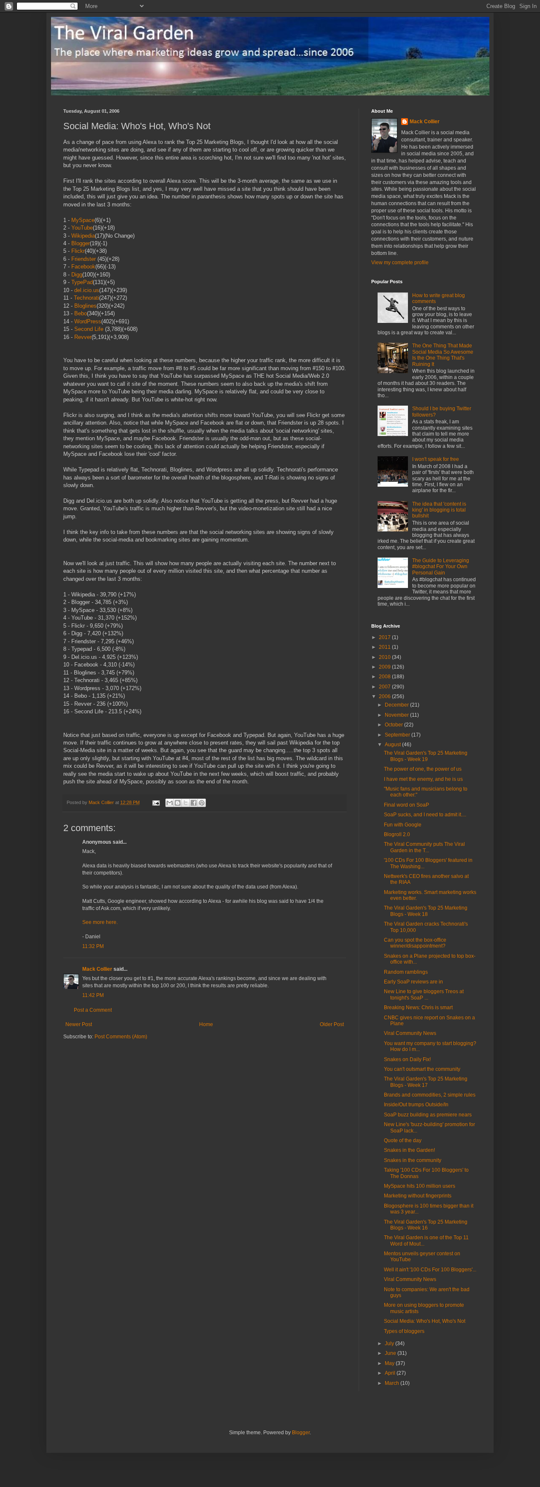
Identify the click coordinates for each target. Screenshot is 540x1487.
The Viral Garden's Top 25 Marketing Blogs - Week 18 (425, 911)
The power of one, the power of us (423, 769)
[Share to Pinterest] (201, 803)
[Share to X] (185, 803)
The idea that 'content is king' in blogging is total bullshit (439, 510)
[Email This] (169, 803)
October (394, 725)
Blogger (80, 243)
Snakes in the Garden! (409, 1150)
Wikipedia (83, 236)
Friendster (83, 259)
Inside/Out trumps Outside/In (416, 1105)
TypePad (82, 282)
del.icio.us (86, 290)
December (397, 705)
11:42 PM (93, 995)
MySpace (82, 220)
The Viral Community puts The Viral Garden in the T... (424, 847)
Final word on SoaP (406, 805)
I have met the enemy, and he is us (423, 779)
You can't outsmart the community (422, 1069)
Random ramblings (406, 972)
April (391, 1373)
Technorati (86, 298)
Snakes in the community (412, 1160)
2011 (385, 647)
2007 (385, 687)
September (398, 735)
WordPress (87, 321)
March (392, 1383)
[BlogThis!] (177, 803)
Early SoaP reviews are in (413, 982)
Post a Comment (93, 1010)
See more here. (100, 922)
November (397, 715)
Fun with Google (402, 825)
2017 (385, 637)
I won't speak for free (435, 459)
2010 (385, 657)
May (390, 1363)
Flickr (78, 251)
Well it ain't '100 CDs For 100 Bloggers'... (430, 1270)
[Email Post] (155, 802)
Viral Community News (410, 1033)
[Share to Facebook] (193, 803)
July (390, 1343)
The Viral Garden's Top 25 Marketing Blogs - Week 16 (425, 1225)
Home (206, 1024)
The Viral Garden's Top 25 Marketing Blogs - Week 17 (425, 1082)
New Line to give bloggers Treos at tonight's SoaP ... (424, 994)
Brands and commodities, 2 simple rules (429, 1095)
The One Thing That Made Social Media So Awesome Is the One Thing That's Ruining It (442, 355)
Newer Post (78, 1024)
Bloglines (85, 306)
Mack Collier (97, 969)
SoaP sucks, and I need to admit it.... (425, 815)
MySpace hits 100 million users (419, 1186)
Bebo (80, 313)
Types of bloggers (404, 1331)
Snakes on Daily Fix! (407, 1059)
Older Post (332, 1024)
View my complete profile (400, 262)
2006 (385, 696)
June (391, 1353)
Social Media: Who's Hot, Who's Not (424, 1321)
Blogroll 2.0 (397, 834)
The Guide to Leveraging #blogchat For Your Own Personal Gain (440, 567)
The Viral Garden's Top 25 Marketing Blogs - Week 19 (425, 756)
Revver (83, 337)
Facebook (83, 266)
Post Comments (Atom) (120, 1037)
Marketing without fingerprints (417, 1196)
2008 (385, 677)
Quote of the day (402, 1140)
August (393, 745)
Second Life (88, 329)
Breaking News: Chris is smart (418, 1007)
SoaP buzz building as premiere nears (428, 1115)
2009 (385, 667)
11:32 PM (93, 946)
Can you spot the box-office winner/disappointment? (415, 943)
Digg (76, 274)
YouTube (82, 228)
